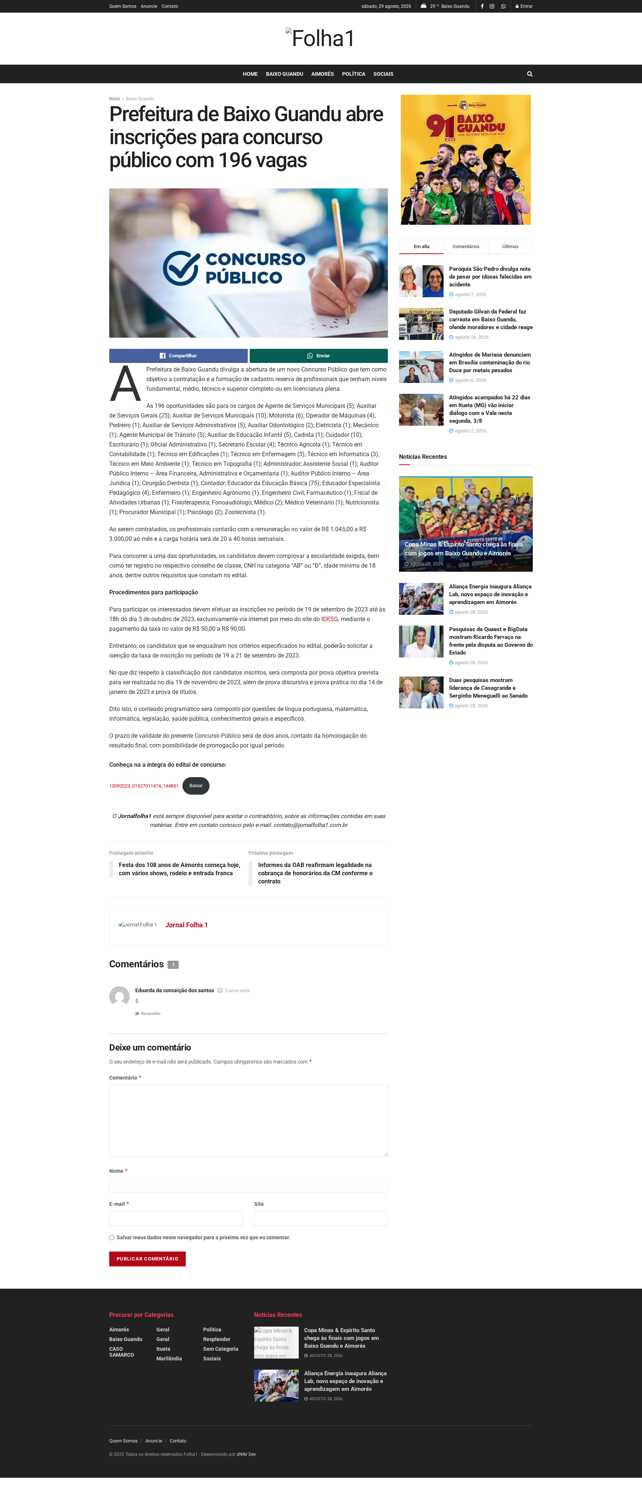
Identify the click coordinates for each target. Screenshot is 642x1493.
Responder (151, 1013)
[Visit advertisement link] (466, 160)
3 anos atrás (237, 990)
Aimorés (322, 74)
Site (259, 1204)
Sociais (383, 74)
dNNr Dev (246, 1454)
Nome (118, 1170)
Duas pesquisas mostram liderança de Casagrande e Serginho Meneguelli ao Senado (488, 688)
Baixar (195, 785)
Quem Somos (122, 6)
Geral (162, 1330)
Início (114, 98)
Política (353, 74)
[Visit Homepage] (321, 38)
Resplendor (216, 1339)
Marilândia (169, 1358)
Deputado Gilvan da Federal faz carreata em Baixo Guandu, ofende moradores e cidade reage (491, 319)
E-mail (119, 1203)
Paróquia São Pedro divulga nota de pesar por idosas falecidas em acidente (490, 277)
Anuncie (149, 6)
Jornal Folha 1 (186, 925)
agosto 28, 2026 (426, 564)
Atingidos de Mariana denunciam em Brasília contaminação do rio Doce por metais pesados (490, 362)
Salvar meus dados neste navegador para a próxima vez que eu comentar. (203, 1237)
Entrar (526, 6)
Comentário (125, 1077)
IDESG (329, 619)
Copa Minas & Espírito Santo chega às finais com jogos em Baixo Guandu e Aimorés (341, 1338)
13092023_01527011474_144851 (144, 785)
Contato (170, 6)
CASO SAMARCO (121, 1352)
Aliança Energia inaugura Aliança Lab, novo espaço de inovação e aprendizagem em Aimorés (490, 594)
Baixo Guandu (284, 74)
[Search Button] (530, 74)
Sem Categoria (221, 1349)
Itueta (163, 1349)
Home (250, 74)
